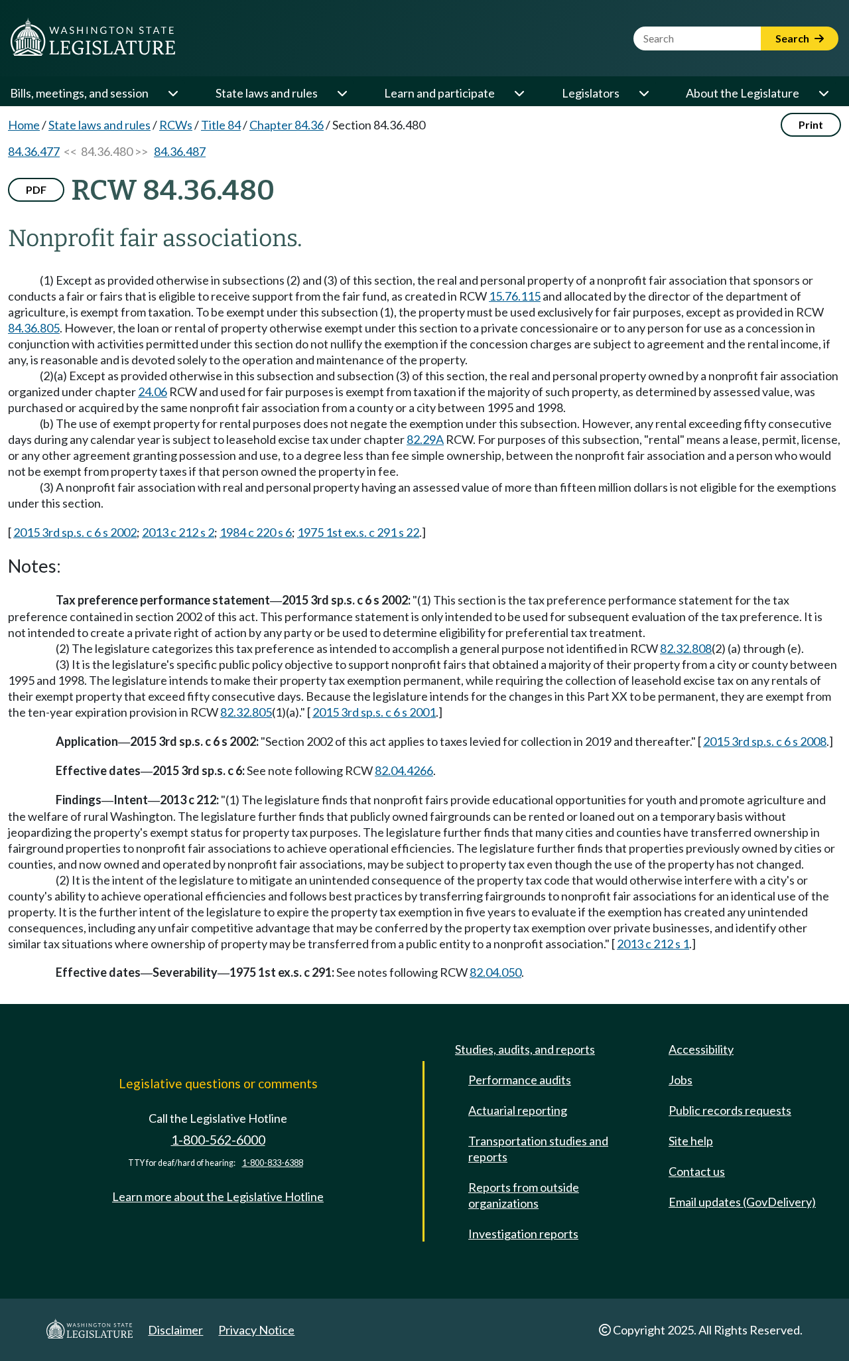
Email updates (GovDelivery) (742, 1201)
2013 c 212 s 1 (653, 943)
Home (24, 124)
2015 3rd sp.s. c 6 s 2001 (374, 712)
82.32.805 (246, 712)
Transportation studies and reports (538, 1148)
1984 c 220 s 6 (256, 532)
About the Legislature (742, 93)
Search (793, 38)
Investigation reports (523, 1233)
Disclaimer (175, 1330)
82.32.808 (686, 648)
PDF (36, 189)
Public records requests (730, 1110)
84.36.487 (180, 151)
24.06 (152, 391)
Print (811, 124)
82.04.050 (495, 972)
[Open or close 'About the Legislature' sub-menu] (823, 93)
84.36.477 (34, 151)
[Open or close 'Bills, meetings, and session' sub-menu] (172, 93)
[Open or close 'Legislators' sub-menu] (643, 93)
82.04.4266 (404, 770)
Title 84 (221, 124)
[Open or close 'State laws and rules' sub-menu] (341, 93)
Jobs (680, 1079)
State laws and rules (267, 93)
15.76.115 (515, 296)
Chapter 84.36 (286, 124)
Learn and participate (439, 93)
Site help (691, 1140)
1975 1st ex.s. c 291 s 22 (358, 532)
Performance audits (519, 1079)
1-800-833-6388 (272, 1163)
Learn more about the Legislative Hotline (218, 1196)
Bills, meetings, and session (79, 93)
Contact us (697, 1171)
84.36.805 (34, 328)
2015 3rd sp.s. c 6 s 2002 (75, 532)
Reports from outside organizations (523, 1195)
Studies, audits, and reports (525, 1049)
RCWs (175, 124)
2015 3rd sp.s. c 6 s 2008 (764, 741)
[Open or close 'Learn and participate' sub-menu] (518, 93)
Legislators (591, 93)
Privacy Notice (256, 1330)
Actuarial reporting (517, 1110)
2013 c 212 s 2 (178, 532)
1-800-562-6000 (218, 1139)
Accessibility (701, 1049)
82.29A (425, 439)
